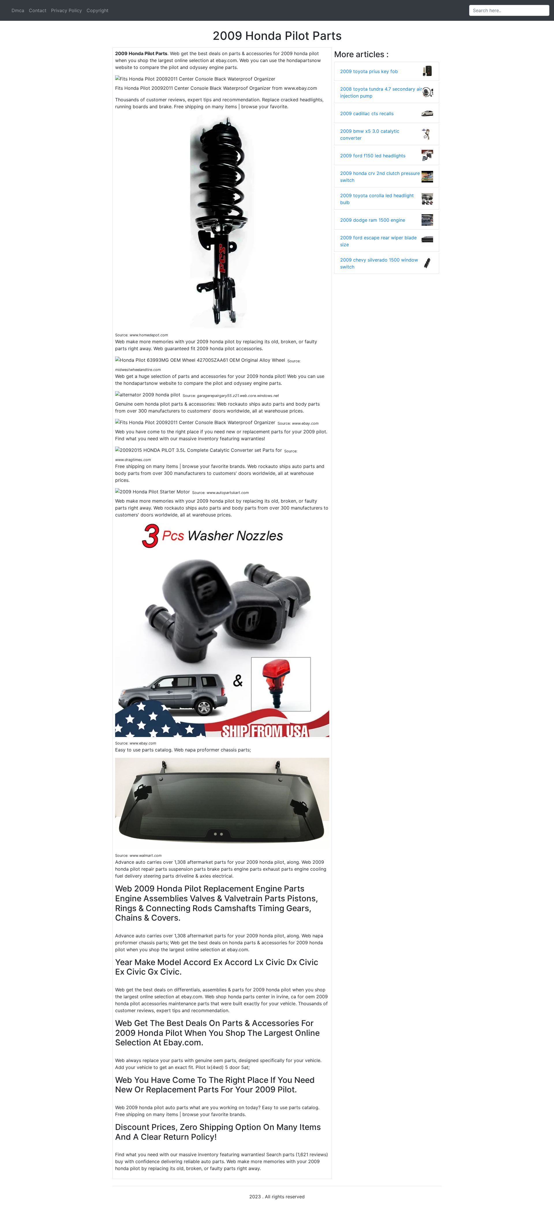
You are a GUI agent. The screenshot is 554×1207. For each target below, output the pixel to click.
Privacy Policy (66, 10)
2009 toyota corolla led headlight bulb (377, 199)
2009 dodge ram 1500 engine (372, 220)
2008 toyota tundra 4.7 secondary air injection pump (381, 92)
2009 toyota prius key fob (369, 71)
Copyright (97, 10)
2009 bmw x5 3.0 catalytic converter (369, 134)
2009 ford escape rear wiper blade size (378, 241)
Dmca (18, 10)
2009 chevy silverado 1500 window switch (379, 263)
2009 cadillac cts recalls (367, 113)
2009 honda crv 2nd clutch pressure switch (380, 176)
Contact (37, 10)
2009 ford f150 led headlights (372, 155)
